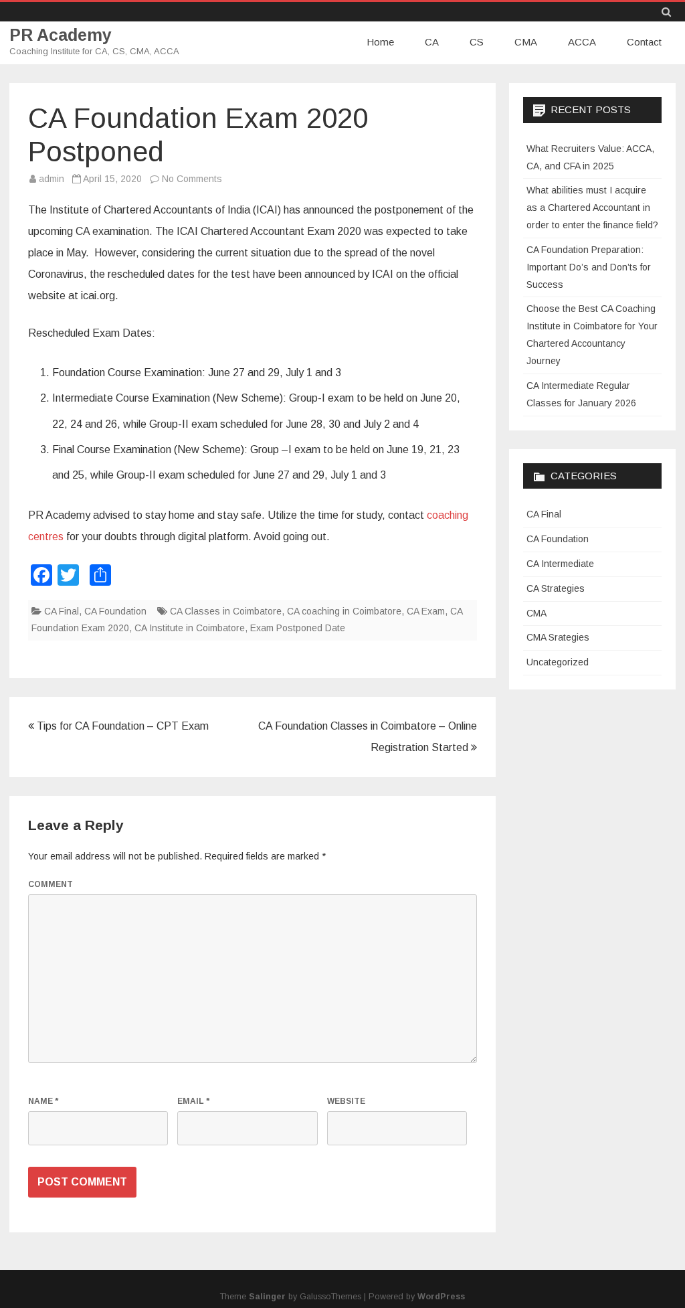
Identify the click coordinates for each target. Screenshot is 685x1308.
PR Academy (60, 35)
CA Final (61, 611)
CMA (525, 42)
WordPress (441, 1296)
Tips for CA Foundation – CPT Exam (121, 726)
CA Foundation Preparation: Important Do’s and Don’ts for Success (588, 267)
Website (346, 1101)
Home (380, 42)
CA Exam (426, 611)
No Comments (192, 178)
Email (193, 1101)
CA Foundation (115, 611)
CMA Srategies (557, 637)
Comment (50, 884)
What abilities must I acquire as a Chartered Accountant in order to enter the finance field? (592, 207)
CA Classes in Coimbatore (226, 611)
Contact (644, 42)
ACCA (582, 42)
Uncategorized (557, 662)
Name (43, 1101)
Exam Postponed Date (297, 628)
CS (477, 42)
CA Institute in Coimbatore (189, 628)
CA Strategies (555, 588)
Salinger (267, 1296)
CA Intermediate (560, 563)
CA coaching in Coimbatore (344, 611)
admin (51, 178)
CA (432, 42)
